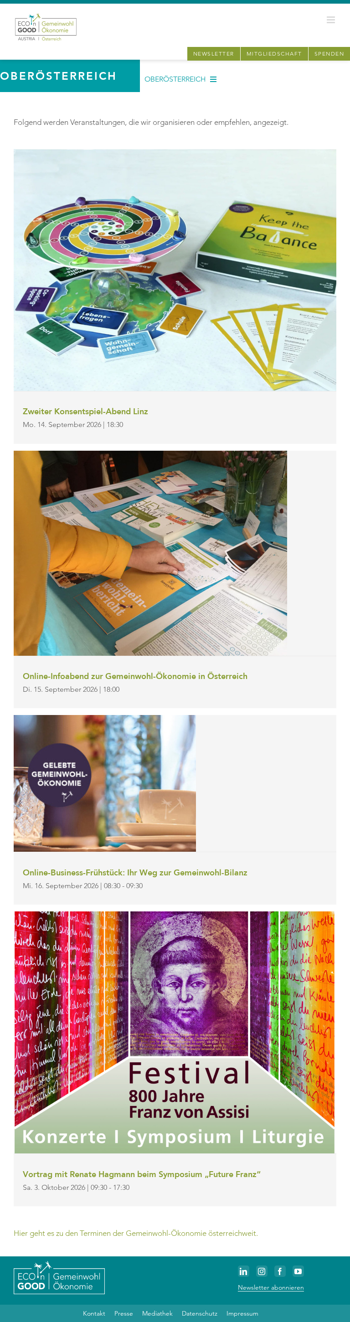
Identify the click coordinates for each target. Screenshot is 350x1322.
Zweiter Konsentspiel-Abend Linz (85, 411)
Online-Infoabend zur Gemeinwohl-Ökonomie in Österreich (135, 676)
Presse (123, 1313)
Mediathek (157, 1313)
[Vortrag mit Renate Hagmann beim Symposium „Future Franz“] (175, 916)
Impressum (242, 1313)
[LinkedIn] (243, 1271)
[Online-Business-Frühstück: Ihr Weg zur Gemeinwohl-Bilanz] (105, 720)
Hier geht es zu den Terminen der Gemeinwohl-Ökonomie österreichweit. (136, 1233)
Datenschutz (199, 1313)
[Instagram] (262, 1271)
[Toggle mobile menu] (331, 20)
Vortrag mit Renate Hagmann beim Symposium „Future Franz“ (142, 1174)
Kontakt (94, 1313)
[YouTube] (298, 1271)
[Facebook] (280, 1271)
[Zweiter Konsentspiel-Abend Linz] (175, 154)
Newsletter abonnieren (271, 1287)
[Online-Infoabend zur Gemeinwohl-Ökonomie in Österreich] (150, 455)
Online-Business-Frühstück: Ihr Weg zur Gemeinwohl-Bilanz (135, 872)
